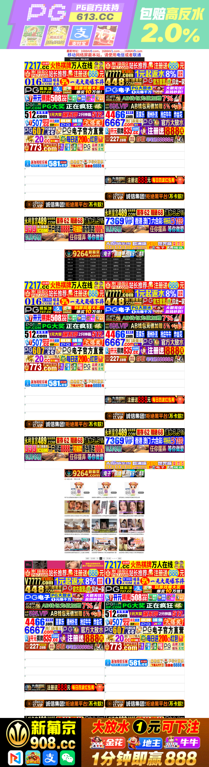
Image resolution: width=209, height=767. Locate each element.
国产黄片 (81, 276)
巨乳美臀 (104, 262)
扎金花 (127, 269)
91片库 (116, 272)
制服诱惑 (138, 276)
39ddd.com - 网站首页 (79, 59)
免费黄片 (104, 276)
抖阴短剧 (127, 279)
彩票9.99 (116, 269)
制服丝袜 (127, 262)
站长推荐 (70, 266)
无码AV (70, 272)
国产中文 (81, 279)
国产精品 (81, 259)
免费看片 (70, 279)
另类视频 (138, 262)
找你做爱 (104, 266)
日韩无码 (138, 279)
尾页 (119, 558)
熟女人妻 (93, 276)
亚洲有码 (116, 259)
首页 (87, 558)
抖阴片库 (70, 276)
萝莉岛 (139, 272)
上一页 (93, 558)
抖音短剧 (81, 272)
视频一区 (70, 259)
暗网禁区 (116, 276)
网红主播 (93, 259)
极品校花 (116, 279)
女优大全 (127, 272)
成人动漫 (138, 259)
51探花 (104, 272)
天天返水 (138, 269)
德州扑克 (104, 269)
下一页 (108, 558)
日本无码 (104, 259)
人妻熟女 (116, 262)
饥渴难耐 (93, 266)
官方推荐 (70, 269)
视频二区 (70, 262)
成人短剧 (104, 279)
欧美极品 (127, 259)
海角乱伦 (127, 276)
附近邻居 (81, 266)
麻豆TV (93, 272)
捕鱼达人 (81, 269)
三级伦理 (81, 262)
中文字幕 (93, 262)
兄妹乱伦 (93, 279)
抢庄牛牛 (93, 269)
